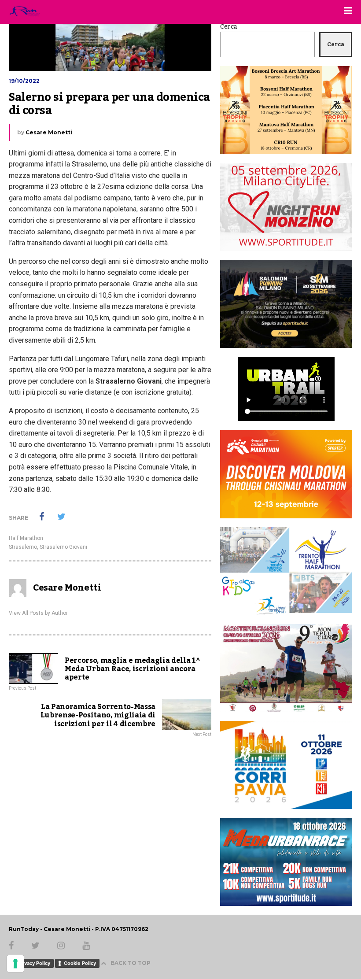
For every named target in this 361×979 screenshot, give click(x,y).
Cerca (228, 27)
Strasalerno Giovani (63, 547)
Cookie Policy (80, 963)
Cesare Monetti (49, 132)
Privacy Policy (34, 963)
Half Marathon (26, 538)
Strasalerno (23, 547)
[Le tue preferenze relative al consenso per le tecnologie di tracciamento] (15, 963)
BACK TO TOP (131, 963)
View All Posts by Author (38, 613)
